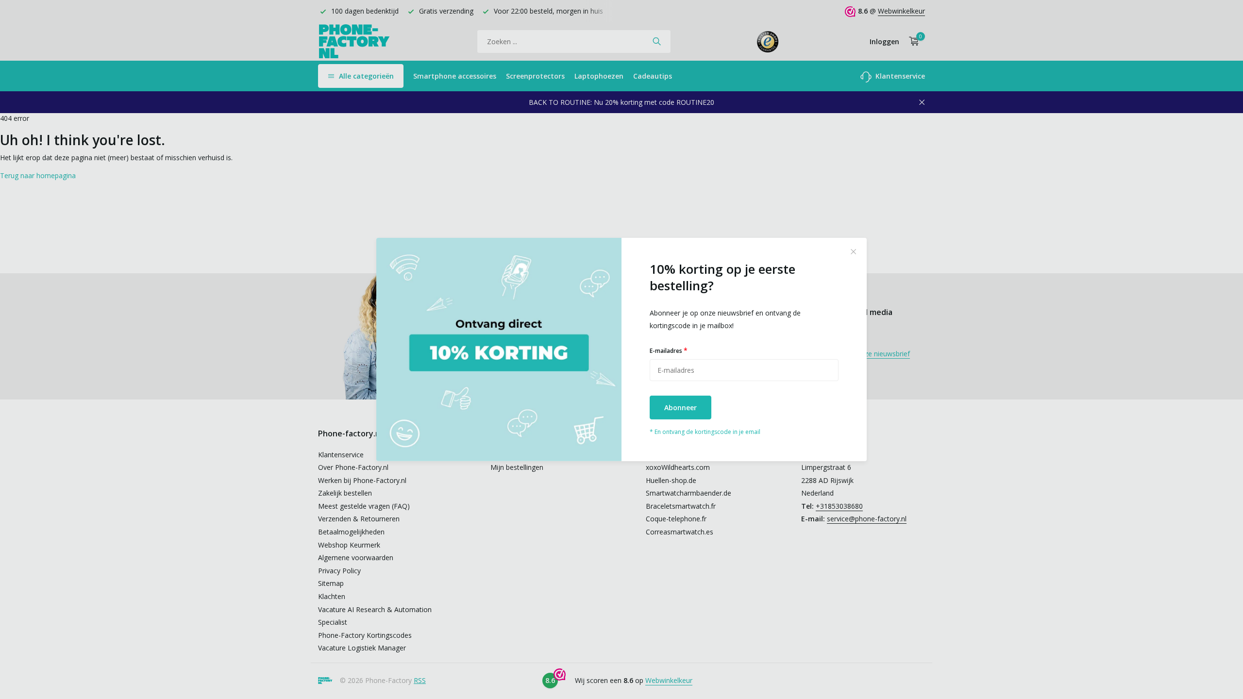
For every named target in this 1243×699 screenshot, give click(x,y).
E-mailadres (669, 350)
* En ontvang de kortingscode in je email (705, 432)
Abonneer (680, 407)
